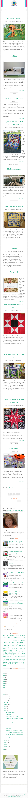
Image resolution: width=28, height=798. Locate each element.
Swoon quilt (17, 662)
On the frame (16, 656)
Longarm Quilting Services (10, 652)
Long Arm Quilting (17, 650)
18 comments (20, 127)
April (5, 740)
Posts (6, 626)
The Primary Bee (21, 664)
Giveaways (6, 645)
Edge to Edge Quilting (18, 642)
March (5, 742)
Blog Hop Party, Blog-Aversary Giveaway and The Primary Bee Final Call (16, 603)
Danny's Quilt (14, 350)
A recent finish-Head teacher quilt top (14, 732)
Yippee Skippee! (14, 448)
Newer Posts (6, 485)
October (6, 700)
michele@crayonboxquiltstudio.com (15, 510)
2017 (4, 683)
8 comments (20, 101)
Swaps (13, 662)
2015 (4, 687)
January (6, 746)
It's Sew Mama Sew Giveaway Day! (16, 582)
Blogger (24, 794)
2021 (4, 675)
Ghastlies (23, 644)
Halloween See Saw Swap (17, 645)
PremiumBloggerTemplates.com (14, 796)
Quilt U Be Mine (17, 659)
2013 (4, 692)
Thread (14, 248)
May (5, 710)
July (5, 706)
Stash (10, 662)
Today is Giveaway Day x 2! (15, 614)
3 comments (20, 58)
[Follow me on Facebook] (9, 494)
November (6, 698)
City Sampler (6, 639)
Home (14, 485)
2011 (4, 749)
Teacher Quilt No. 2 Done (14, 206)
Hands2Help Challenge (8, 647)
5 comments (20, 451)
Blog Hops (13, 637)
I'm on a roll (14, 272)
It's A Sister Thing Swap (19, 647)
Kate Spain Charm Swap (11, 648)
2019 (4, 679)
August (6, 704)
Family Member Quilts (14, 644)
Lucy (14, 93)
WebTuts (10, 795)
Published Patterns (7, 658)
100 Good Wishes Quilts (11, 635)
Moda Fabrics (9, 653)
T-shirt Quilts (22, 662)
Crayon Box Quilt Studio (13, 794)
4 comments (20, 310)
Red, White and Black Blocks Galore (14, 730)
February (6, 744)
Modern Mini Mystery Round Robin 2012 (14, 654)
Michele (9, 21)
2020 (4, 677)
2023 (4, 671)
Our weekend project (14, 18)
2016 (4, 685)
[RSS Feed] (18, 494)
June (5, 708)
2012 (4, 694)
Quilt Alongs (15, 658)
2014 (4, 690)
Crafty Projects (7, 641)
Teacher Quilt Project (19, 244)
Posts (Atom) (12, 487)
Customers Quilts (18, 641)
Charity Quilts (21, 637)
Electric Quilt (6, 644)
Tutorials (5, 665)
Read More (21, 53)
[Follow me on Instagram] (15, 494)
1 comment (20, 274)
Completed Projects (14, 164)
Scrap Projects (15, 661)
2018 (4, 681)
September (6, 702)
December (6, 696)
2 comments (20, 21)
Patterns (23, 656)
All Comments (8, 629)
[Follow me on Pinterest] (12, 494)
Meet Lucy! (14, 56)
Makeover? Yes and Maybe (14, 98)
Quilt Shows (9, 659)
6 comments (20, 209)
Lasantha (21, 795)
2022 (4, 673)
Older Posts (21, 485)
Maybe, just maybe (14, 169)
